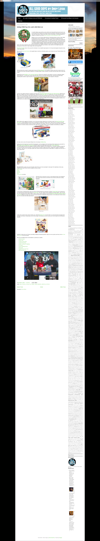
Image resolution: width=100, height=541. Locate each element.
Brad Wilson (69, 260)
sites (82, 416)
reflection (69, 398)
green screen (71, 327)
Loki (81, 355)
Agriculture (73, 244)
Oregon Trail (80, 378)
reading (76, 397)
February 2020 (70, 137)
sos (75, 420)
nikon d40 (76, 376)
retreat (78, 400)
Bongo (79, 258)
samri (78, 407)
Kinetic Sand (21, 240)
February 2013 (70, 218)
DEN (82, 287)
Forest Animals (19, 174)
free (72, 314)
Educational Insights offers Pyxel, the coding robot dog (49, 93)
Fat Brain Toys (28, 284)
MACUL (80, 358)
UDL (74, 440)
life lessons (80, 353)
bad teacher (74, 253)
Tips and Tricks (72, 437)
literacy (72, 355)
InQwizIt (69, 337)
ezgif (81, 308)
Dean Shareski (70, 287)
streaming (75, 426)
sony (82, 419)
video (81, 444)
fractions (69, 314)
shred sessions (70, 416)
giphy (82, 318)
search (75, 411)
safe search (80, 406)
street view (80, 426)
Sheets (70, 414)
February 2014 (70, 204)
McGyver (81, 365)
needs (72, 374)
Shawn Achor (81, 413)
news (78, 374)
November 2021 (70, 127)
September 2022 (71, 123)
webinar (73, 447)
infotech (69, 336)
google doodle (80, 322)
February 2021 (70, 128)
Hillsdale (80, 330)
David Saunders (79, 286)
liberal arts (76, 353)
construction (76, 276)
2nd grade (70, 237)
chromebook (73, 268)
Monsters (18, 172)
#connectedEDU (79, 228)
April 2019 (70, 144)
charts (73, 266)
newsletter (81, 374)
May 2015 (70, 186)
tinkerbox (73, 436)
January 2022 (70, 126)
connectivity (79, 275)
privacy (69, 393)
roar (77, 401)
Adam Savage (81, 241)
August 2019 (70, 141)
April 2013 (70, 216)
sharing (73, 413)
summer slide (78, 428)
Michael (69, 367)
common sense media (72, 273)
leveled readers (71, 353)
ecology (76, 300)
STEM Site (20, 21)
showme (80, 415)
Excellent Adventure (75, 307)
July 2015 (69, 184)
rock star (80, 402)
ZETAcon (75, 452)
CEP (81, 264)
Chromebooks (80, 269)
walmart (82, 446)
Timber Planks (55, 191)
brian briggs (78, 260)
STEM (79, 423)
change (69, 266)
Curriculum (70, 283)
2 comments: (28, 282)
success (70, 428)
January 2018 (70, 158)
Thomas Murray (73, 435)
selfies (72, 412)
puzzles (73, 396)
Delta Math (75, 287)
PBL (78, 381)
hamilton (72, 328)
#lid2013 (80, 231)
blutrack (69, 258)
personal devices (73, 384)
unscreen (69, 443)
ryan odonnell (73, 406)
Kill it (76, 348)
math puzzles (80, 364)
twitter (82, 439)
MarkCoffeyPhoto (52, 537)
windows (77, 448)
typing (70, 440)
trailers (69, 439)
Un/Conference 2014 (71, 441)
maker (74, 360)
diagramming (79, 291)
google (75, 320)
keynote (80, 346)
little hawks (75, 355)
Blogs (69, 257)
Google (79, 320)
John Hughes (77, 343)
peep (77, 383)
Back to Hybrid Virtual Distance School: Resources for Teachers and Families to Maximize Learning (71, 473)
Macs (73, 358)
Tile (79, 435)
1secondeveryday (70, 236)
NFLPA (70, 376)
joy (72, 345)
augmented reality (71, 250)
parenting (75, 380)
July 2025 (69, 110)
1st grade (75, 236)
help (81, 329)
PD (69, 382)
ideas (73, 334)
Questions (80, 396)
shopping (76, 415)
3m (76, 238)
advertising (80, 243)
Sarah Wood (75, 408)
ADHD (74, 242)
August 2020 (70, 132)
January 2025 (70, 114)
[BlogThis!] (33, 282)
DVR (82, 298)
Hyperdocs (78, 333)
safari (77, 406)
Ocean (18, 170)
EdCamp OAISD (80, 300)
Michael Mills (74, 367)
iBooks (82, 333)
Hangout (75, 329)
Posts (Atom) (24, 289)
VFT (78, 444)
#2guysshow (75, 227)
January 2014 (70, 205)
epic (79, 305)
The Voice (80, 434)
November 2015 (70, 178)
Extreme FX (74, 308)
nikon (73, 376)
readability (73, 397)
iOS (74, 339)
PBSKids (81, 381)
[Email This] (32, 282)
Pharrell (73, 385)
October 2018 (70, 149)
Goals (82, 319)
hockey (72, 331)
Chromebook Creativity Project (51, 18)
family (71, 309)
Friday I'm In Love (79, 314)
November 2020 (70, 131)
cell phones (77, 264)
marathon (78, 362)
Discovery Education (77, 295)
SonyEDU (71, 420)
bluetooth (80, 257)
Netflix (75, 374)
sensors (75, 412)
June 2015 (70, 185)
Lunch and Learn (73, 357)
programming (70, 395)
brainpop (74, 260)
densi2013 (79, 288)
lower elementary (71, 356)
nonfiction (81, 376)
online (79, 377)
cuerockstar (73, 282)
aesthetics (69, 244)
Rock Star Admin (70, 403)
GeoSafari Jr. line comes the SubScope (31, 74)
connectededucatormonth (72, 275)
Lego (69, 351)
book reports (77, 259)
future (77, 315)
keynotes (73, 347)
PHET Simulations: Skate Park (74, 26)
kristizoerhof (69, 349)
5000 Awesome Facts (22, 250)
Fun (75, 315)
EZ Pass (78, 308)
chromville (70, 270)
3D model (75, 237)
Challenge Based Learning (77, 265)
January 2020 (70, 139)
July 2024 (69, 117)
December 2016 (70, 166)
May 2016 (70, 171)
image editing (81, 334)
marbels (82, 362)
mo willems (80, 369)
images (70, 335)
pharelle (78, 384)
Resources (71, 400)
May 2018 (70, 153)
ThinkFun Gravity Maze (23, 241)
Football (74, 313)
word (76, 449)
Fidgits (76, 310)
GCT (72, 317)
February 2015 (70, 190)
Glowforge (75, 319)
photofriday (71, 387)
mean (70, 366)
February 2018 (70, 157)
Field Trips (80, 310)
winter (69, 449)
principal (80, 392)
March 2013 (70, 217)
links (75, 354)
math (76, 364)
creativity (70, 281)
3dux (69, 238)
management (70, 362)
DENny (76, 288)
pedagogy (74, 383)
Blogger (60, 537)
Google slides (79, 325)
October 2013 (70, 209)
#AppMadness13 (80, 227)
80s (80, 238)
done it (79, 297)
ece (73, 300)
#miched (70, 233)
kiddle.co (80, 347)
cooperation (75, 278)
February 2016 (70, 175)
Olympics (75, 377)
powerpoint (76, 391)
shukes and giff (75, 416)
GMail (79, 319)
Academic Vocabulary (71, 240)
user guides (78, 443)
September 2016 (71, 168)
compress (69, 274)
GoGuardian (71, 320)
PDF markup (80, 382)
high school (69, 330)
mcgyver (77, 365)
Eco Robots (21, 245)
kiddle (77, 347)
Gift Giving (71, 318)
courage (75, 279)
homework (75, 332)
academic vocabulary (77, 239)
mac (78, 357)
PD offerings (73, 382)
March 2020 (70, 136)
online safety (73, 378)
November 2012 (70, 221)
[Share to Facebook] (35, 282)
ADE (70, 242)
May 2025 (70, 113)
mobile (69, 370)
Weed (76, 447)
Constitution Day (70, 276)
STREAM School (70, 426)
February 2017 (70, 164)
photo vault (81, 386)
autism (80, 250)
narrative (78, 373)
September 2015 (71, 181)
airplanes (80, 244)
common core (74, 272)
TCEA (81, 430)
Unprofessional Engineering (78, 442)
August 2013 (70, 212)
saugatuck (79, 408)
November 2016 (70, 167)
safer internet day (70, 407)
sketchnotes (74, 417)
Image (77, 334)
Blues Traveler (76, 257)
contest (69, 277)
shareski (69, 413)
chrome (80, 267)
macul (76, 358)
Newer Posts (20, 287)
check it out (76, 266)
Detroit (79, 290)
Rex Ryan (81, 400)
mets (81, 366)
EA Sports (74, 299)
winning (81, 448)
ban (81, 253)
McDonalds (73, 365)
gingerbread (78, 318)
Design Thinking (74, 290)
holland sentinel (70, 332)
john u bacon (74, 344)
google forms (76, 324)
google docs (75, 322)
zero (72, 452)
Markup (81, 363)
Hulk (74, 333)
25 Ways (81, 236)
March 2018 (70, 155)
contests (73, 277)
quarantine (76, 396)
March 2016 (70, 173)
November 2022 (70, 122)
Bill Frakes (81, 255)
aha (77, 244)
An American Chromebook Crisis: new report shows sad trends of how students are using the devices (72, 493)
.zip (68, 227)
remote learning (79, 398)
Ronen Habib (80, 404)
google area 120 (76, 321)
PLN (77, 389)
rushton (78, 405)
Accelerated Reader (79, 240)
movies (74, 372)
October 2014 (70, 195)
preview (76, 392)
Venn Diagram (74, 444)
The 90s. (69, 434)
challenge (69, 265)
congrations (79, 274)
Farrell (76, 309)
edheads (70, 301)
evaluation (75, 306)
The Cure (76, 434)
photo (80, 385)
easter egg (69, 300)
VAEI (70, 444)
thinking (69, 435)
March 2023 (70, 121)
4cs (78, 238)
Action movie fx (70, 241)
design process (77, 289)
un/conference (79, 440)
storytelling (74, 425)
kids (73, 348)
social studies (78, 419)
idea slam (70, 334)
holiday (76, 331)
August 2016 (70, 169)
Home (19, 18)
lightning (72, 354)
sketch (70, 417)
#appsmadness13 (72, 228)
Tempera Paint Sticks (22, 242)
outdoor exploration (38, 284)
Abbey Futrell (70, 239)
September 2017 (71, 162)
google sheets (74, 325)
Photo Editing (70, 386)
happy (78, 329)
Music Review (70, 373)
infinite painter (80, 335)
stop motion (70, 425)
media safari (77, 366)
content (81, 276)
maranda (74, 362)
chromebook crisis (74, 269)
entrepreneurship (75, 305)
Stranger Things (79, 425)
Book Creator (73, 259)
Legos (72, 351)
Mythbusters (74, 373)
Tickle (77, 435)
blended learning (75, 256)
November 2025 (70, 109)
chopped (80, 266)
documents (69, 297)
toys (80, 438)
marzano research (71, 364)
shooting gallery (70, 415)
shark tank (76, 413)
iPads (69, 340)
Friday (75, 314)
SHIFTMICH (76, 414)
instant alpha (79, 337)
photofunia (75, 387)
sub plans (81, 427)
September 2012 (71, 223)
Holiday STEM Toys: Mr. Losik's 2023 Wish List (30, 27)
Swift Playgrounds (79, 429)
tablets (75, 430)
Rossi (69, 405)
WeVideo (79, 447)
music (80, 372)
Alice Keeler (69, 245)
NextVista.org (75, 375)
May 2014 (70, 200)
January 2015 (70, 191)
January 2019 (70, 146)
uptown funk (73, 443)
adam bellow (76, 241)
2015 (78, 236)
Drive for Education (71, 298)
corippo (80, 278)
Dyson (70, 299)
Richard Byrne (71, 401)
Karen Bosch (81, 345)
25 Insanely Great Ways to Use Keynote (69, 18)
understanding (79, 441)
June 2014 (70, 199)
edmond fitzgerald (75, 301)
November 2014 (70, 194)
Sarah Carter (70, 408)
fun (71, 315)
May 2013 (70, 214)
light (68, 354)
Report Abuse (71, 455)
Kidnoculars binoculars (26, 51)
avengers (77, 251)
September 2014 (71, 196)
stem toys (48, 284)
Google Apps (70, 321)
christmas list (76, 267)
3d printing (80, 237)
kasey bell (70, 346)
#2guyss (71, 227)
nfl (78, 375)
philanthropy (76, 385)
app (82, 245)
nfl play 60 (81, 375)
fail (68, 309)
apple (82, 246)
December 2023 (70, 118)
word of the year (80, 449)
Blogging (80, 256)
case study (77, 263)
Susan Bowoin (73, 429)
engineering (69, 305)
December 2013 (70, 207)
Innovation (78, 336)
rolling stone (75, 404)
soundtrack (79, 420)
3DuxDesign (72, 238)
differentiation (75, 292)
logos (79, 355)
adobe (82, 242)
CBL (70, 264)
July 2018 (69, 150)
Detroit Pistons (74, 291)
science (80, 409)
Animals (18, 171)
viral (77, 445)
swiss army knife (70, 430)
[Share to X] (34, 282)
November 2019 (70, 140)
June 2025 (70, 112)
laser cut (78, 349)
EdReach (80, 301)
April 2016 (70, 172)
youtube (69, 452)
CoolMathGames (70, 278)
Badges (78, 253)
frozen (69, 315)
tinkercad (77, 436)
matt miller (69, 365)
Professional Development (74, 394)
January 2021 (70, 130)
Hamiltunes (71, 329)
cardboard (73, 263)
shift (72, 414)
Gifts (74, 318)
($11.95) (42, 214)
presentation (81, 391)
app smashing (71, 246)
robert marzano (70, 402)
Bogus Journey (74, 258)
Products (79, 393)
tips (80, 436)
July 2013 (69, 213)
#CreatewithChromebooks (71, 230)
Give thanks (71, 319)
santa (81, 407)
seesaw (69, 412)
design (72, 289)
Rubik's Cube (73, 405)
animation (79, 245)
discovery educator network (72, 296)
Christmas (24, 284)
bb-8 (72, 254)
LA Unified (74, 349)
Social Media (71, 419)
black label (70, 256)
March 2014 (70, 203)
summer (74, 428)
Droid (76, 298)
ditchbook (80, 296)
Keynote (69, 347)
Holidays (32, 284)
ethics (72, 306)
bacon (79, 252)
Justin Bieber (76, 345)
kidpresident (69, 348)
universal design (70, 442)
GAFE (69, 316)
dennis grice (71, 288)
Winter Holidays (19, 169)
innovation (73, 336)
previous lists (36, 192)
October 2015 (70, 180)
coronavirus (70, 279)
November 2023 (70, 119)
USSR (82, 443)
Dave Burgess (74, 286)
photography (81, 387)
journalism (69, 345)
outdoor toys (44, 284)
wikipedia (74, 448)
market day (76, 363)
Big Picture (74, 255)
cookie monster (79, 277)
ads (69, 243)
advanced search (74, 243)
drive (82, 297)
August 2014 (70, 198)
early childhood (80, 299)
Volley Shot (21, 247)
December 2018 (70, 148)
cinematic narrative (75, 270)
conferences (74, 274)
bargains (69, 254)
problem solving (74, 393)
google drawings (71, 323)
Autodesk (69, 251)
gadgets (81, 315)
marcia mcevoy (71, 363)
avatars (74, 251)
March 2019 (70, 145)
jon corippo (79, 344)
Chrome (69, 268)
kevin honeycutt (75, 346)
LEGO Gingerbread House (23, 246)
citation (81, 270)
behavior (75, 254)
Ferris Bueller (71, 310)
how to (72, 333)
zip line (79, 452)
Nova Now (71, 377)
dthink (79, 298)
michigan (78, 367)
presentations (71, 392)
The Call (73, 434)
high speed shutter (75, 330)
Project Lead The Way (76, 395)
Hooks (78, 332)
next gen (70, 375)
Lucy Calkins (77, 356)
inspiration (74, 337)
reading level (80, 397)
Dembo (79, 287)
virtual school (73, 446)
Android (74, 245)
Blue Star (72, 257)
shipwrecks (80, 414)
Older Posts (63, 287)
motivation (69, 372)
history (69, 331)
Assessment (76, 248)
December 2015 (70, 177)
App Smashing (76, 246)
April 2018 (70, 154)
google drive (77, 323)
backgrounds (74, 252)
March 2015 (70, 189)
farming (74, 309)
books (21, 284)
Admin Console (78, 242)
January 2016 (70, 176)
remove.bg (70, 399)
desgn (69, 289)
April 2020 (70, 135)
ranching (69, 397)
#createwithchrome (71, 229)
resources (79, 399)
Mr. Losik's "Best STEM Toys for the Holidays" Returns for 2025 (74, 48)
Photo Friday (76, 386)
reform (74, 398)
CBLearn (73, 264)
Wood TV (72, 449)
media (73, 366)
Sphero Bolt (44, 94)
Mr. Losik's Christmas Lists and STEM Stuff (32, 18)
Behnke (79, 254)
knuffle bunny (80, 348)
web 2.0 (70, 447)
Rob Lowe (80, 401)
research (74, 399)
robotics (76, 402)
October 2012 (70, 222)
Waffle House (77, 446)
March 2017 (70, 163)
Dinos (18, 173)
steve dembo (75, 424)
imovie (74, 335)
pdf (76, 382)
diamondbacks (70, 292)
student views (77, 427)
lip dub (78, 354)
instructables (70, 338)
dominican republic (74, 297)
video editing (72, 445)
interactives (80, 338)
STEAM (75, 423)
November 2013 (70, 208)
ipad (80, 339)
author (77, 250)
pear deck (69, 383)
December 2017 (70, 159)
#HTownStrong (76, 231)
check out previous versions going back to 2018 (52, 35)
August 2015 (70, 182)
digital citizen (80, 292)
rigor (74, 401)
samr (75, 407)
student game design (71, 427)
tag (78, 430)
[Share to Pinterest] (36, 282)
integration (75, 338)
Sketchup (79, 417)
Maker (77, 360)
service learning (80, 412)
